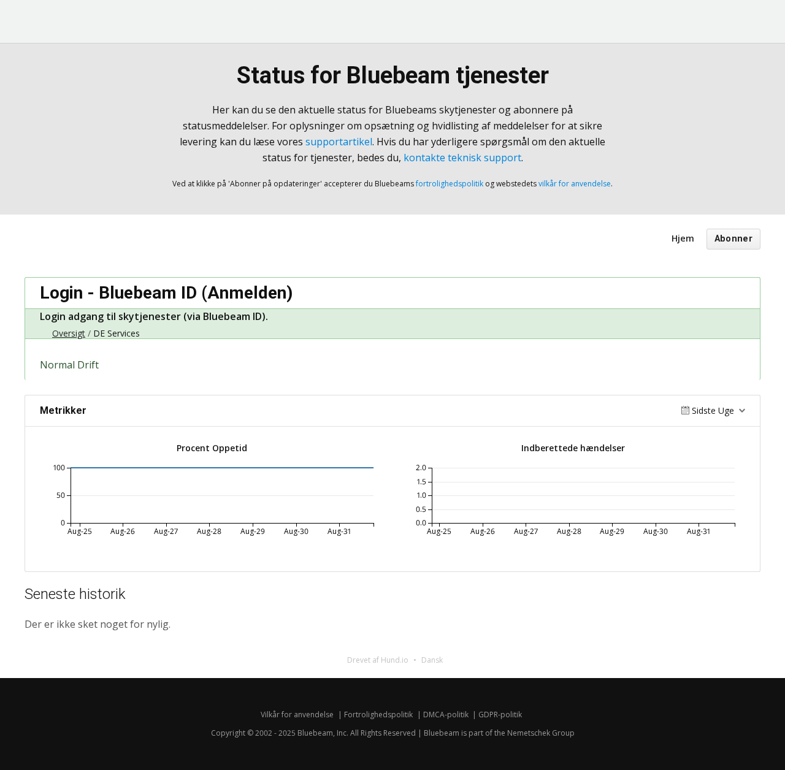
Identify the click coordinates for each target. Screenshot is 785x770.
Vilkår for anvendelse (297, 714)
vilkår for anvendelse (574, 183)
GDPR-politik (500, 714)
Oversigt (68, 333)
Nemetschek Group (541, 733)
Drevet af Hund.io (377, 660)
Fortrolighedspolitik (378, 714)
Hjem (683, 238)
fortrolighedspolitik (449, 183)
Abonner (733, 239)
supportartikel (338, 141)
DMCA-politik (446, 714)
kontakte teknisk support (462, 157)
